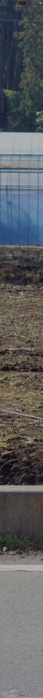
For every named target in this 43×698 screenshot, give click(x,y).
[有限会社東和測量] (21, 3)
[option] (21, 349)
